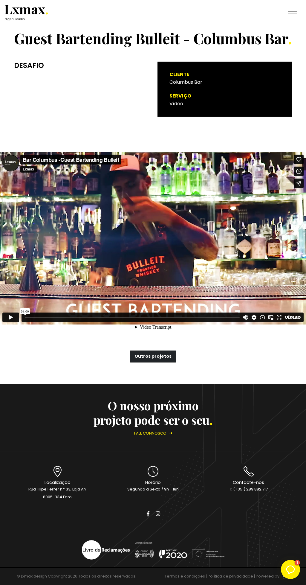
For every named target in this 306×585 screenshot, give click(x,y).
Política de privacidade (230, 576)
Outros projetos (153, 356)
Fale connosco (150, 433)
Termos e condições (185, 576)
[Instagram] (158, 514)
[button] (290, 569)
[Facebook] (148, 514)
